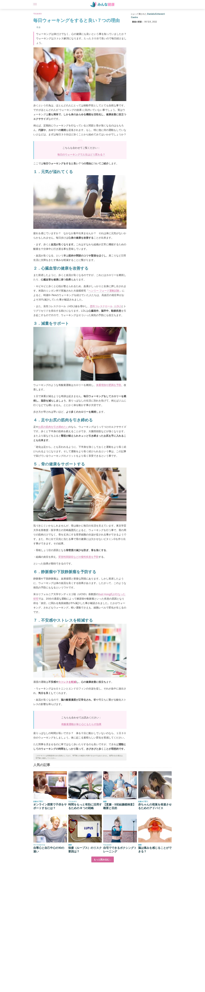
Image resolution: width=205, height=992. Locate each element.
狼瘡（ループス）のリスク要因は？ (85, 849)
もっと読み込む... (102, 859)
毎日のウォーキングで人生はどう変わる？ (81, 154)
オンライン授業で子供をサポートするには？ (50, 806)
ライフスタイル (39, 845)
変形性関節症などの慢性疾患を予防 (78, 556)
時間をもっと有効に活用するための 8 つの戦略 (85, 806)
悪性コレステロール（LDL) (105, 306)
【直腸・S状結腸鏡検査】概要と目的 (119, 806)
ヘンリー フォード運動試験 (104, 290)
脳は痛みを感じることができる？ (155, 849)
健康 (105, 801)
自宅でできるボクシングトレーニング (120, 849)
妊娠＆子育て (38, 801)
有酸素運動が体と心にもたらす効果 (81, 724)
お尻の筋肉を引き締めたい (53, 426)
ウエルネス (37, 14)
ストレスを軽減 (67, 681)
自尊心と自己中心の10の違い (48, 849)
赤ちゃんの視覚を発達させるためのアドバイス (155, 806)
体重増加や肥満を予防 (108, 385)
